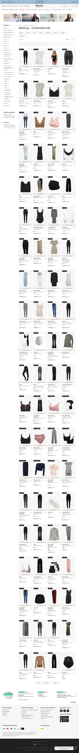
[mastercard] (7, 729)
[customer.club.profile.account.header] (70, 6)
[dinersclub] (18, 729)
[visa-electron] (15, 729)
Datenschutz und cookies (43, 747)
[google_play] (64, 717)
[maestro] (11, 729)
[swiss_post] (42, 729)
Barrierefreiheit (34, 747)
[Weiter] (60, 2)
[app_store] (64, 720)
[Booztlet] (39, 6)
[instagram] (64, 710)
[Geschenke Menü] (72, 9)
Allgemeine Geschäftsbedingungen (23, 747)
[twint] (22, 729)
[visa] (4, 729)
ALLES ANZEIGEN (73, 702)
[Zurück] (18, 2)
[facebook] (61, 710)
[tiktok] (68, 710)
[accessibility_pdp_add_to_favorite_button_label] (31, 69)
